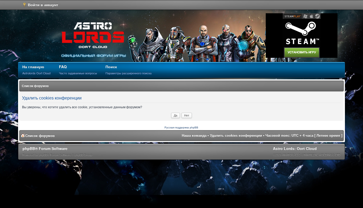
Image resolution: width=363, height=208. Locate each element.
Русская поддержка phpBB (181, 127)
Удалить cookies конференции (236, 135)
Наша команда (194, 135)
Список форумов (35, 86)
